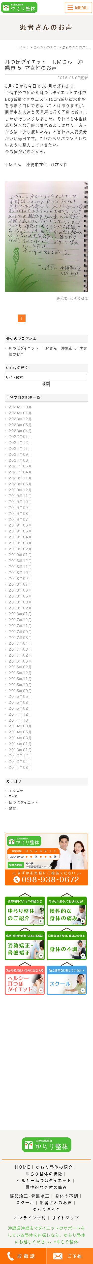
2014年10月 (20, 720)
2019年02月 (20, 549)
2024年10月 (20, 407)
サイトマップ (65, 1218)
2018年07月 (20, 584)
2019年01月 (20, 555)
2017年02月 (20, 655)
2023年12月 (20, 419)
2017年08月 (20, 637)
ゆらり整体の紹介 (54, 1167)
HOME (22, 1167)
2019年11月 (20, 495)
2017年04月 (20, 643)
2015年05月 (20, 696)
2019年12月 (20, 490)
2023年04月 (20, 431)
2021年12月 (20, 442)
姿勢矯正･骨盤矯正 (30, 1196)
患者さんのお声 (56, 1203)
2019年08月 (20, 513)
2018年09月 (20, 578)
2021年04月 (20, 472)
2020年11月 (20, 478)
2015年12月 (20, 673)
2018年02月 (20, 608)
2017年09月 (20, 631)
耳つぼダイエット (24, 802)
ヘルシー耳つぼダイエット (44, 1181)
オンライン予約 (30, 1218)
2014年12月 (20, 714)
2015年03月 (20, 702)
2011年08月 (20, 767)
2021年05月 (20, 466)
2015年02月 (20, 708)
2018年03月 (20, 602)
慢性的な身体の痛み (46, 1187)
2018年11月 (20, 566)
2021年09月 (20, 454)
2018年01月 (20, 614)
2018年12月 (20, 560)
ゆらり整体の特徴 (44, 1174)
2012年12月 (20, 755)
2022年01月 (20, 436)
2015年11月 (20, 679)
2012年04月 (20, 761)
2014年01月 (20, 744)
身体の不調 (67, 1196)
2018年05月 (20, 596)
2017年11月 (20, 626)
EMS (13, 797)
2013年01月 (20, 750)
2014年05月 (20, 732)
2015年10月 (20, 685)
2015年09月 (20, 691)
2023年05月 (20, 425)
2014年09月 (20, 726)
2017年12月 (20, 620)
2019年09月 (20, 507)
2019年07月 (20, 519)
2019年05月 (20, 531)
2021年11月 (20, 448)
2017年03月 (20, 649)
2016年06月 (20, 661)
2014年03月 (20, 738)
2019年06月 (20, 525)
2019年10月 (20, 501)
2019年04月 (20, 537)
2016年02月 (20, 667)
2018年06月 (20, 590)
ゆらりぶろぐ (46, 1209)
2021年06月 (20, 460)
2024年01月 (20, 413)
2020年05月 (20, 484)
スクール (25, 1203)
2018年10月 (20, 572)
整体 (12, 808)
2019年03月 (20, 543)
